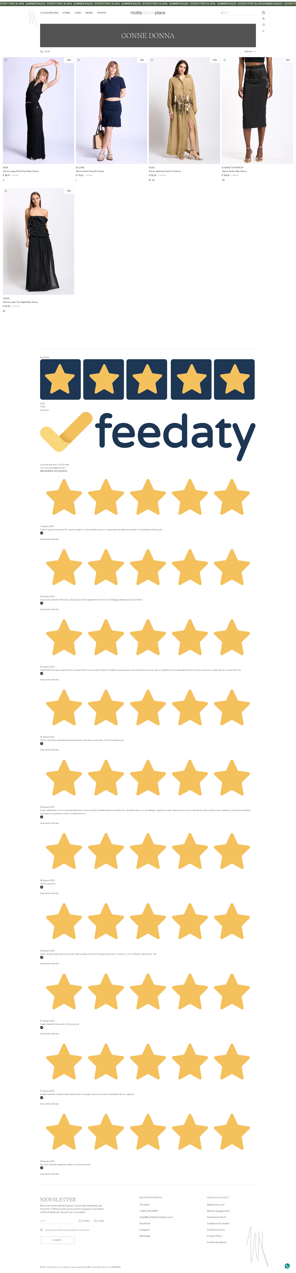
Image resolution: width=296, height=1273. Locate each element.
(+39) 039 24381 (148, 1211)
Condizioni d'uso (216, 1230)
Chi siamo (144, 1205)
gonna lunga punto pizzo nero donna (21, 171)
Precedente (46, 471)
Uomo (78, 13)
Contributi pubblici (217, 1242)
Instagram (144, 1230)
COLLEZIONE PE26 (49, 13)
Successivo (60, 471)
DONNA (86, 1221)
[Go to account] (264, 19)
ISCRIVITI (57, 1240)
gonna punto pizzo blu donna (90, 171)
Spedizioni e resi (216, 1205)
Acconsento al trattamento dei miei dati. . (67, 1230)
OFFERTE (101, 13)
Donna (66, 13)
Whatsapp (144, 1236)
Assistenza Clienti (216, 1217)
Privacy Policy (83, 1230)
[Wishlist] (263, 25)
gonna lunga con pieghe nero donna (20, 302)
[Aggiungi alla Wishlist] (6, 60)
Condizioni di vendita (218, 1223)
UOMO (100, 1221)
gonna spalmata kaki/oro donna (165, 171)
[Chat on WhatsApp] (287, 1266)
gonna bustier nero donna (234, 171)
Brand (89, 13)
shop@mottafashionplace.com (156, 1217)
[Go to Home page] (32, 17)
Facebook (144, 1223)
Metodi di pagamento (218, 1211)
